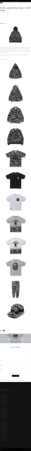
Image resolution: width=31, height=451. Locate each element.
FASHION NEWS (8, 12)
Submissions (12, 390)
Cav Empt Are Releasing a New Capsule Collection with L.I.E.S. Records (15, 338)
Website (1, 369)
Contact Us (9, 391)
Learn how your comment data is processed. (18, 380)
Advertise (13, 389)
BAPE (3, 330)
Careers (9, 390)
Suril (1, 12)
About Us (9, 389)
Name (1, 360)
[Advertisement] (9, 20)
